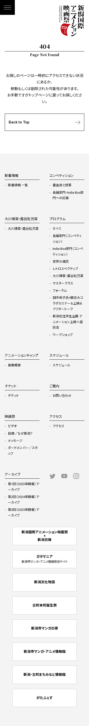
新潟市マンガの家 (44, 628)
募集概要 (14, 365)
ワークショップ (63, 335)
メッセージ (15, 441)
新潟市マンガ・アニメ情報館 (45, 652)
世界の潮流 (61, 261)
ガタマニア (44, 559)
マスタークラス (63, 283)
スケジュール (61, 365)
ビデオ (12, 426)
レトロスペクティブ (65, 269)
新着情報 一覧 (18, 185)
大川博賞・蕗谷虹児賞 (23, 229)
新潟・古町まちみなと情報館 (44, 675)
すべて (57, 229)
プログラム (57, 219)
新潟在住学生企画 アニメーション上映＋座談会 (68, 321)
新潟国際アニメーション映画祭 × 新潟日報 (45, 536)
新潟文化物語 (44, 582)
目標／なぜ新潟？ (20, 433)
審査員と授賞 (62, 185)
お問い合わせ (62, 396)
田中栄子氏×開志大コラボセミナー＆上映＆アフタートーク (68, 303)
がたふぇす (44, 698)
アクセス (58, 426)
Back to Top (19, 122)
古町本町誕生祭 (44, 605)
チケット (13, 396)
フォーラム (60, 290)
